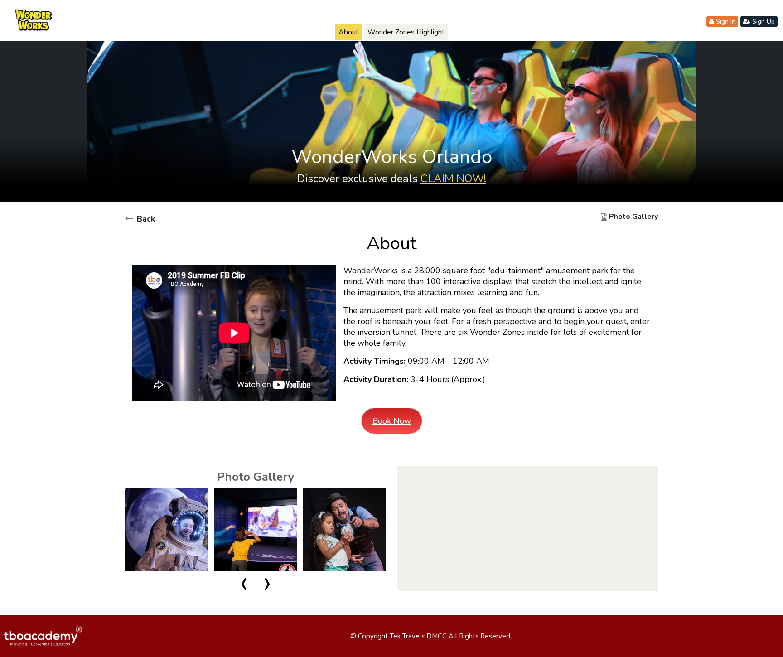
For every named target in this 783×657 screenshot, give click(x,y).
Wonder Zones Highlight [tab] (406, 32)
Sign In (724, 21)
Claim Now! (453, 178)
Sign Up (762, 21)
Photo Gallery (633, 217)
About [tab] (348, 32)
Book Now (391, 420)
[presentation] (243, 585)
